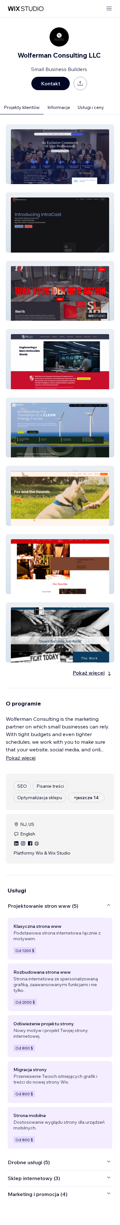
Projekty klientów (22, 107)
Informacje (58, 107)
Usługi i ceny (91, 107)
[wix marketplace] (26, 8)
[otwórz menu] (109, 8)
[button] (60, 154)
